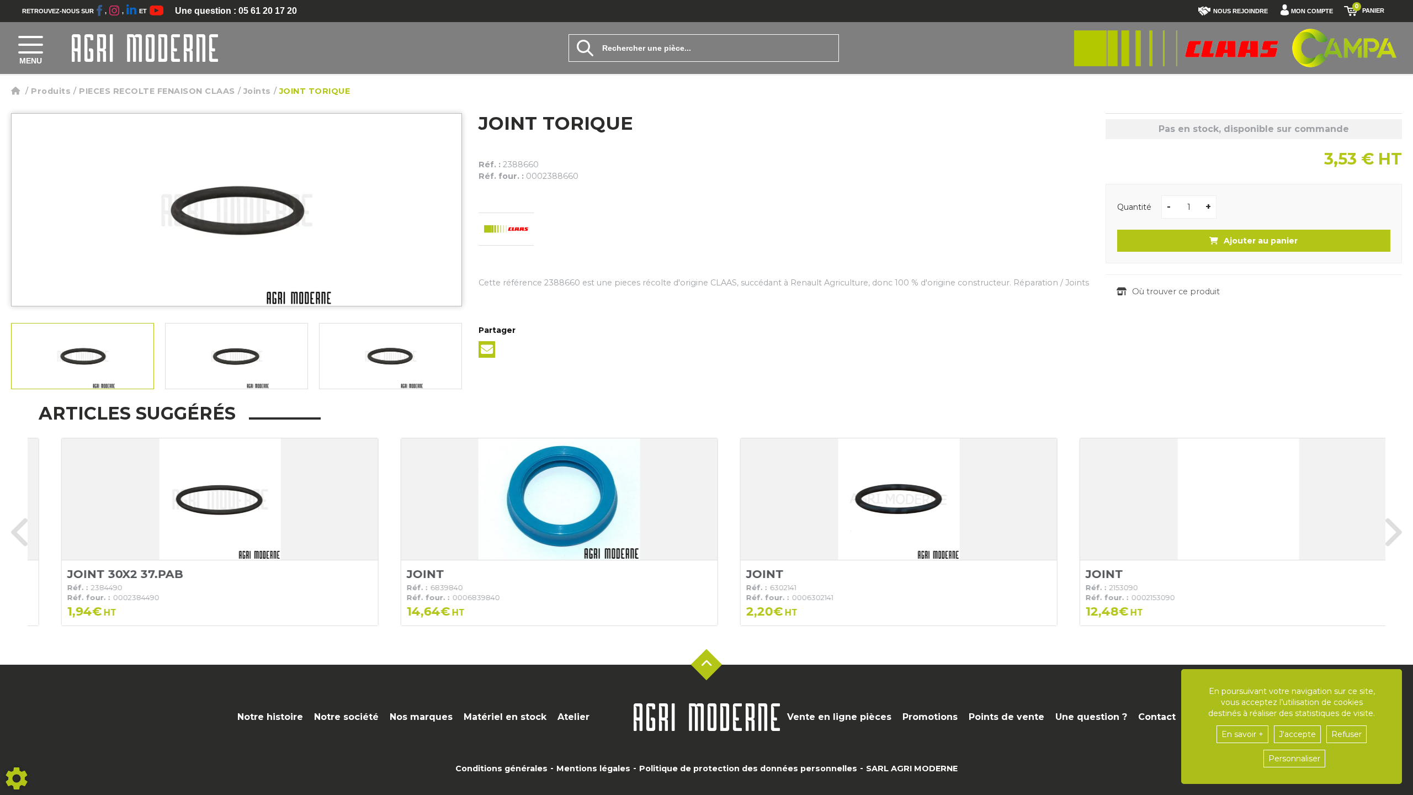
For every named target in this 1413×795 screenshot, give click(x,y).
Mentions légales (593, 768)
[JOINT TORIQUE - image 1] (82, 356)
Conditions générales (501, 768)
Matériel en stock (505, 717)
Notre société (346, 717)
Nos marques (421, 717)
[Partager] (487, 349)
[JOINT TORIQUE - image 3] (390, 356)
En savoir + (1242, 734)
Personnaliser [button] (1294, 759)
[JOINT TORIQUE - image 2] (236, 356)
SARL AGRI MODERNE (912, 768)
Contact (1157, 717)
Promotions (930, 717)
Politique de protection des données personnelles (748, 768)
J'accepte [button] (1297, 734)
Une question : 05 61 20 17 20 (236, 11)
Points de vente (1006, 717)
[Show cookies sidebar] (17, 778)
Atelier (573, 717)
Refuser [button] (1346, 734)
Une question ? (1091, 717)
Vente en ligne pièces (839, 717)
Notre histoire (270, 717)
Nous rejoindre (1240, 11)
